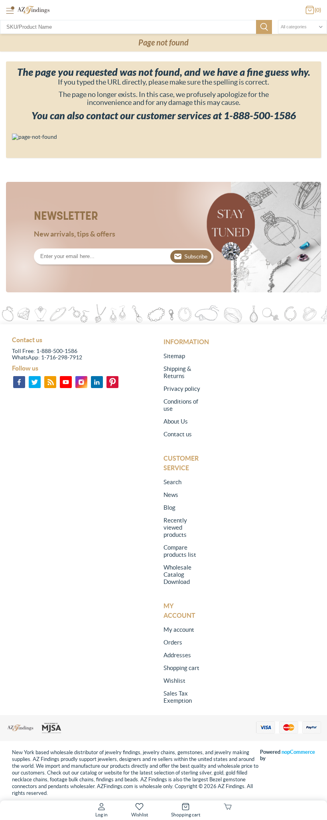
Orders (173, 642)
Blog (169, 507)
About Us (176, 421)
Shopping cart (181, 667)
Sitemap (174, 356)
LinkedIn (97, 382)
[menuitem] (183, 356)
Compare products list (180, 551)
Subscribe (195, 257)
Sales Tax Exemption (178, 697)
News (171, 494)
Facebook (19, 382)
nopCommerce (298, 752)
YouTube (66, 382)
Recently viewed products (175, 527)
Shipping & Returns (177, 372)
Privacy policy (182, 388)
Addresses (177, 655)
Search (264, 27)
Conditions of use (181, 405)
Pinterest (112, 382)
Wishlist (174, 680)
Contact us (178, 434)
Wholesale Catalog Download (177, 574)
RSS (50, 382)
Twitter (35, 382)
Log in (101, 814)
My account (179, 629)
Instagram (81, 382)
